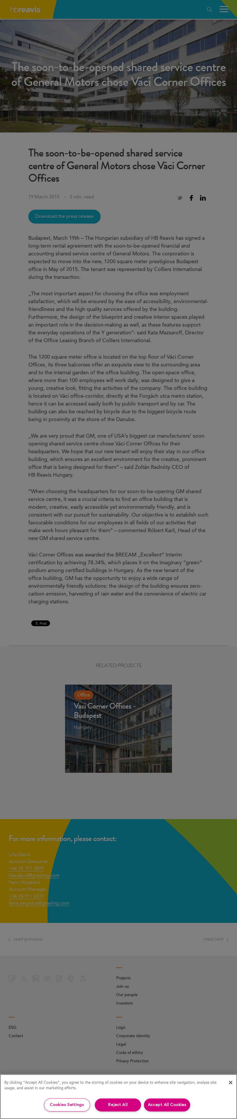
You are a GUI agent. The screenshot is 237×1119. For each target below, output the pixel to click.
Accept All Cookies (167, 1105)
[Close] (230, 1082)
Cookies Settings (67, 1105)
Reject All (117, 1105)
